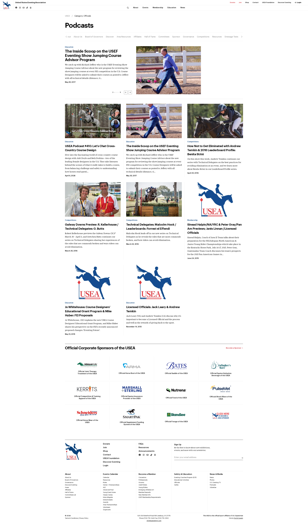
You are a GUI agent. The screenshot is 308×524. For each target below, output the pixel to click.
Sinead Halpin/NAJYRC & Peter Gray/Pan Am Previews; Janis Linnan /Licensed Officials (214, 228)
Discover (110, 37)
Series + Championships (111, 485)
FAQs (141, 444)
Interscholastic (108, 500)
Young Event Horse (109, 492)
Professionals (143, 480)
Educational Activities (181, 480)
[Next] (242, 36)
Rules (105, 482)
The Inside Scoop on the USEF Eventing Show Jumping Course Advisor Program (153, 148)
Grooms (141, 482)
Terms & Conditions (71, 518)
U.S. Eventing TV (215, 482)
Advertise (213, 487)
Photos (212, 480)
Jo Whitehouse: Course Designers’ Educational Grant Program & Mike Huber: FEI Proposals (88, 311)
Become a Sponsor (233, 348)
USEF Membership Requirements (150, 497)
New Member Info (145, 495)
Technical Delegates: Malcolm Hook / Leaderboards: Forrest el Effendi (151, 226)
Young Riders (143, 487)
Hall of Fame (150, 37)
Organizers (107, 509)
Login (299, 2)
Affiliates (137, 37)
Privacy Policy (83, 518)
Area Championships (110, 504)
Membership (192, 220)
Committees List (70, 495)
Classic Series (107, 495)
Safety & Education (183, 474)
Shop (247, 2)
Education (69, 142)
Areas (67, 487)
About (68, 37)
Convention (142, 477)
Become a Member (147, 474)
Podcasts (213, 485)
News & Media (216, 474)
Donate (232, 2)
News (212, 477)
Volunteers (106, 507)
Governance (188, 37)
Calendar (106, 477)
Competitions (203, 37)
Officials (177, 482)
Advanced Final (108, 490)
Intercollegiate (108, 497)
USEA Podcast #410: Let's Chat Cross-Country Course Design (90, 148)
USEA (67, 16)
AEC (104, 487)
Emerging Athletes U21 (146, 490)
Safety (176, 485)
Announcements (146, 451)
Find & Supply (238, 518)
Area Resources (124, 37)
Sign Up (177, 445)
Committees (163, 37)
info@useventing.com (154, 520)
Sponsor (176, 37)
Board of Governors (94, 37)
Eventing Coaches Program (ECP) (185, 477)
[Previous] (66, 36)
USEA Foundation (268, 2)
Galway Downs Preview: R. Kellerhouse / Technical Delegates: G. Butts (91, 226)
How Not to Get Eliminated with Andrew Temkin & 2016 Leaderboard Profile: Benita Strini (97, 55)
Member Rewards (145, 492)
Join (240, 2)
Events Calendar (110, 474)
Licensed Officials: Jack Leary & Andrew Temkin (153, 309)
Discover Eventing (284, 2)
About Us (78, 37)
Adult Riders (143, 485)
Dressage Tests (231, 37)
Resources (217, 37)
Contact (256, 2)
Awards (105, 502)
